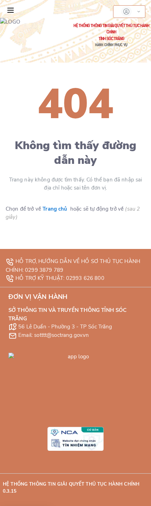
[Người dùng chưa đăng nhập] (129, 11)
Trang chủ (54, 208)
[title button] (10, 10)
